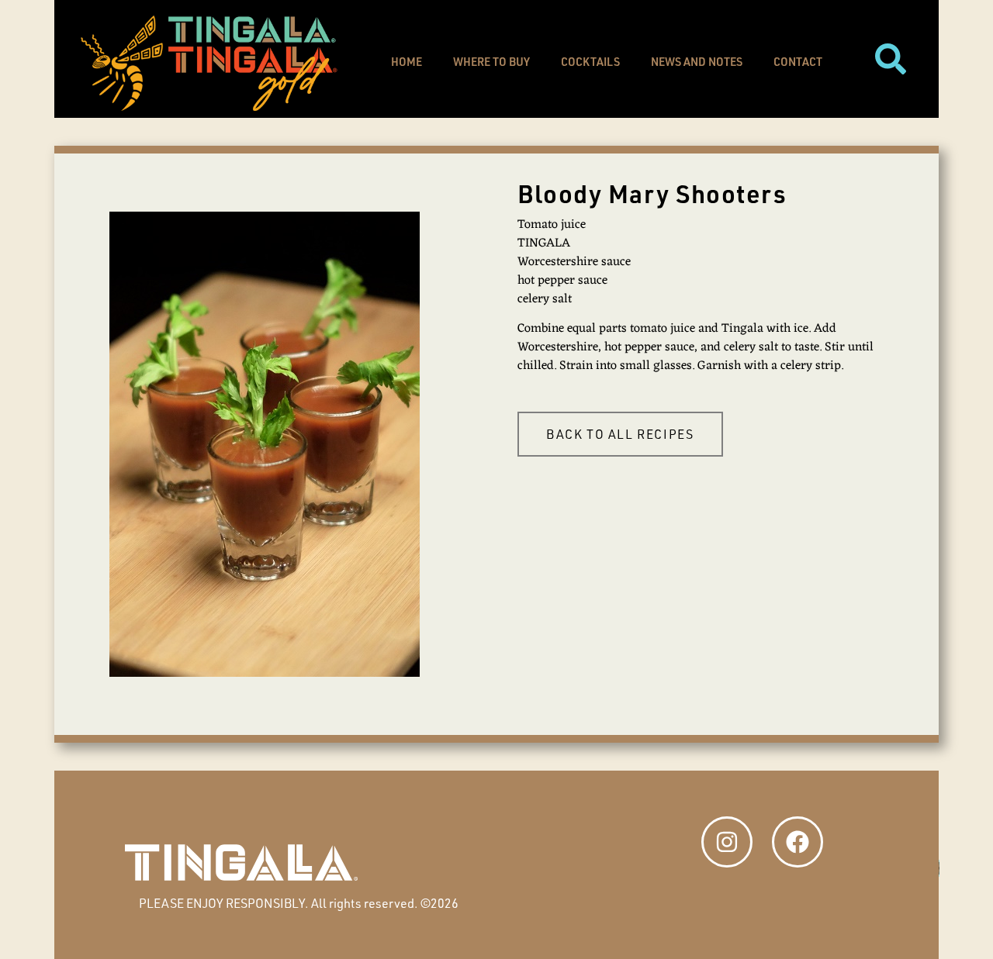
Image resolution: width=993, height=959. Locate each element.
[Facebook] (797, 842)
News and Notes (696, 61)
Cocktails (590, 61)
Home (406, 61)
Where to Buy (491, 61)
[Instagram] (727, 842)
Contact (797, 61)
